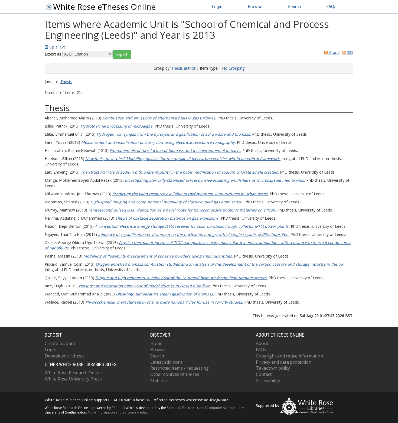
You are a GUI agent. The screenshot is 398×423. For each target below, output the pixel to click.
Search (294, 6)
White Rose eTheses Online (104, 6)
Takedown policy (273, 368)
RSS (349, 52)
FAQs (331, 6)
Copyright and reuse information (289, 356)
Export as (53, 54)
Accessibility (268, 380)
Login (217, 6)
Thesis (66, 81)
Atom (333, 52)
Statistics (159, 380)
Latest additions (166, 362)
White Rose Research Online (73, 373)
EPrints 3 (118, 407)
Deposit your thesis (64, 356)
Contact (264, 374)
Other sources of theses (174, 374)
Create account (60, 343)
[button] (122, 54)
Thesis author (183, 68)
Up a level (57, 47)
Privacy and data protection (283, 362)
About (262, 343)
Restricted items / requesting (179, 368)
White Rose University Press (73, 379)
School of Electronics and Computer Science (201, 407)
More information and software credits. (118, 412)
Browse (255, 6)
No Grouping (233, 68)
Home (156, 343)
